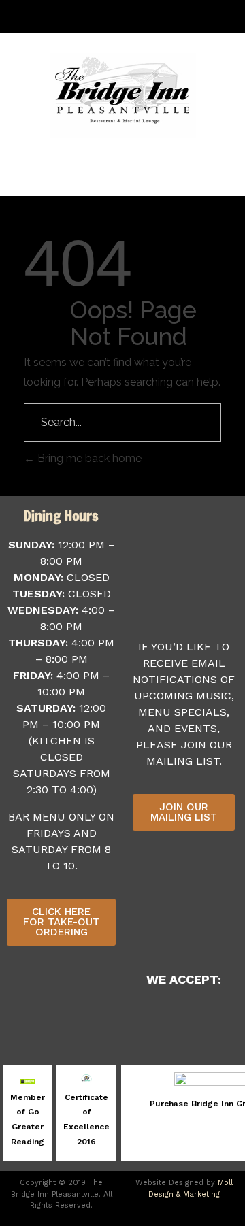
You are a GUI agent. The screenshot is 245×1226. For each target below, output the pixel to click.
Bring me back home (88, 458)
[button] (122, 163)
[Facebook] (166, 16)
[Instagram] (188, 16)
